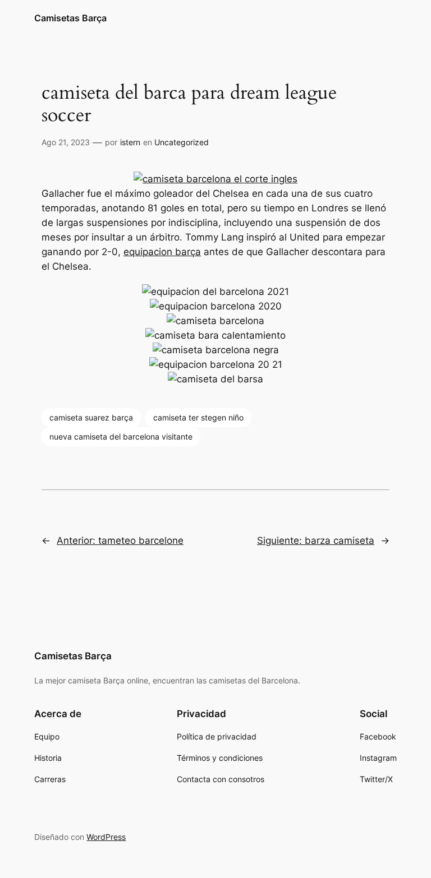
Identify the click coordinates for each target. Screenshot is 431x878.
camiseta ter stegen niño (198, 417)
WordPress (106, 837)
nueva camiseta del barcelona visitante (120, 436)
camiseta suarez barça (91, 417)
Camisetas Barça (70, 18)
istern (130, 142)
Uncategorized (181, 142)
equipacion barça (162, 251)
